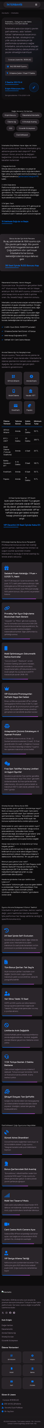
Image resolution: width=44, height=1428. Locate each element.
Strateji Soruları (8, 1337)
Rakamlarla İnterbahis (31, 115)
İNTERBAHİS (14, 4)
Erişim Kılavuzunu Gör (15, 88)
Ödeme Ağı (11, 122)
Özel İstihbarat (22, 135)
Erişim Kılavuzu (10, 115)
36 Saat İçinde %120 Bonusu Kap (22, 265)
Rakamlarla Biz (7, 1329)
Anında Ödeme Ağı (9, 1333)
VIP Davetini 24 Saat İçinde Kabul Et (22, 525)
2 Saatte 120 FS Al (13, 82)
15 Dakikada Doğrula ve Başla (15, 221)
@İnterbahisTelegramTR (28, 176)
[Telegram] (14, 1312)
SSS (10, 128)
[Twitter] (3, 1312)
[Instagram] (6, 1312)
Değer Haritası (7, 1325)
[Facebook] (10, 1312)
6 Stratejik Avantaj (30, 122)
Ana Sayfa (5, 13)
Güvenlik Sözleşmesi (27, 128)
